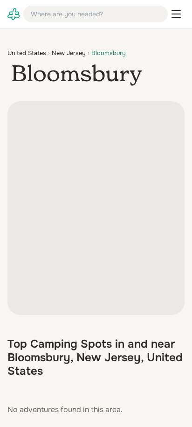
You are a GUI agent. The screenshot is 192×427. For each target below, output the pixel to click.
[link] (13, 14)
